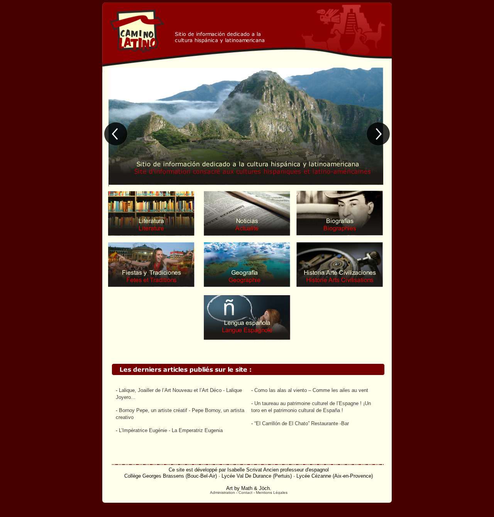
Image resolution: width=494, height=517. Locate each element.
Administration (222, 492)
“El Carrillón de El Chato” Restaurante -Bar (301, 423)
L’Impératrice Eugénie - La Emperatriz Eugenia (171, 430)
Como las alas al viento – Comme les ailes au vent (311, 390)
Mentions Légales (272, 492)
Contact (245, 492)
